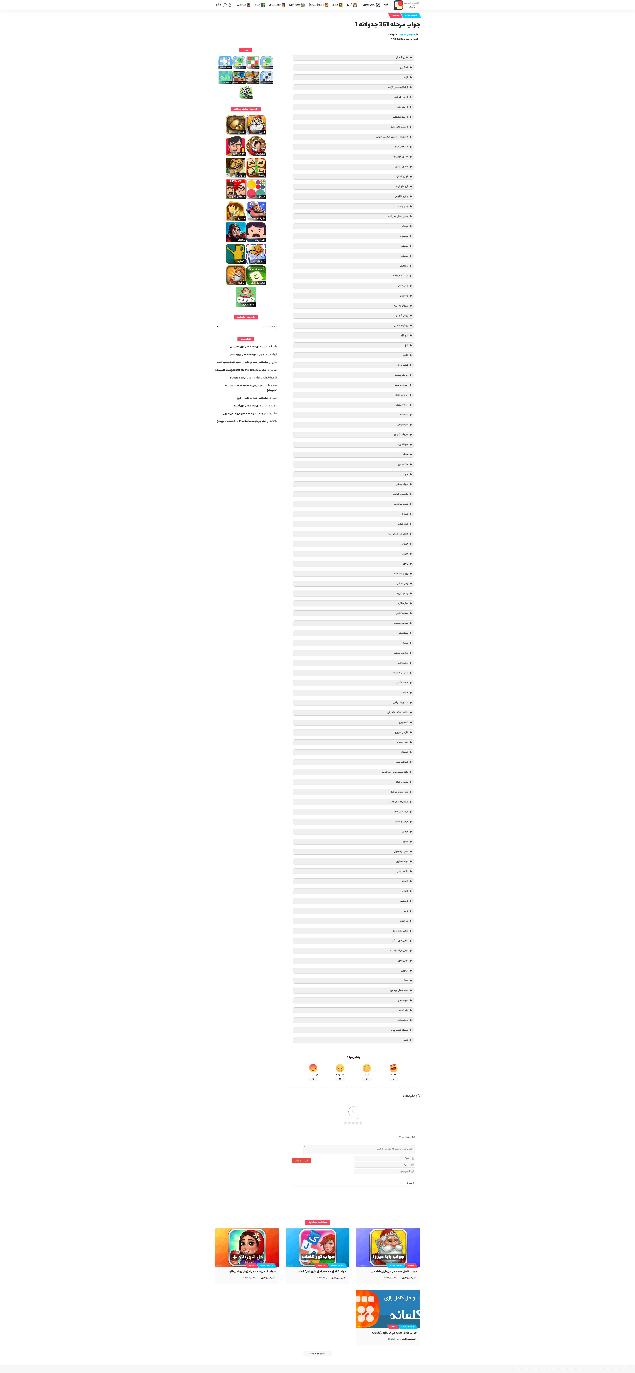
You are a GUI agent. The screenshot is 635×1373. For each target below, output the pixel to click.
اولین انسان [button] (402, 176)
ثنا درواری (272, 414)
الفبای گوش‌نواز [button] (400, 157)
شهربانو (251, 1265)
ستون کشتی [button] (402, 613)
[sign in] (230, 5)
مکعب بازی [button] (402, 871)
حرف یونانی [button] (402, 425)
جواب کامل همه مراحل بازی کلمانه (394, 1333)
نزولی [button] (405, 911)
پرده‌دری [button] (404, 266)
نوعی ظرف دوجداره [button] (399, 951)
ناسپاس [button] (404, 901)
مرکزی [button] (405, 832)
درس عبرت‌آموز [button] (400, 504)
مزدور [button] (405, 841)
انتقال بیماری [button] (401, 167)
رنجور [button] (405, 564)
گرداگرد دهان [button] (401, 762)
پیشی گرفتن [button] (402, 315)
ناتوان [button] (405, 891)
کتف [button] (405, 1040)
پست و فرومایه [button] (400, 276)
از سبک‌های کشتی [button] (399, 127)
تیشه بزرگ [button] (402, 365)
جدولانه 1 (395, 15)
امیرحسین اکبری (409, 1278)
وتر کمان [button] (403, 1010)
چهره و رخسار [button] (401, 385)
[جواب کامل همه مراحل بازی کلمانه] (388, 1309)
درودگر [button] (404, 514)
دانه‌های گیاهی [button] (400, 494)
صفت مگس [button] (402, 683)
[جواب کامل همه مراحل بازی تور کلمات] (318, 1247)
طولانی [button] (405, 693)
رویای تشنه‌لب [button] (401, 574)
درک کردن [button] (403, 524)
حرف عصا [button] (403, 415)
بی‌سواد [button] (404, 236)
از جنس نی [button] (402, 107)
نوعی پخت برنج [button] (400, 931)
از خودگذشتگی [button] (400, 117)
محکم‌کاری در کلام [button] (399, 802)
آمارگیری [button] (404, 67)
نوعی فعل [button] (403, 961)
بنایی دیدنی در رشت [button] (398, 216)
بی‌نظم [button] (404, 246)
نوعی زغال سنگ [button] (400, 941)
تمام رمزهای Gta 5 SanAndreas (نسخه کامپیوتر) (241, 421)
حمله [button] (405, 454)
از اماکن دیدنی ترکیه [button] (398, 87)
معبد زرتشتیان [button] (401, 851)
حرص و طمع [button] (401, 395)
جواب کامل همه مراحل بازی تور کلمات (321, 1272)
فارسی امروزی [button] (401, 732)
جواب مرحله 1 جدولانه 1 (241, 378)
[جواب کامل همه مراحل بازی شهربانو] (247, 1247)
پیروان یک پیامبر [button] (400, 306)
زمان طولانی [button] (402, 583)
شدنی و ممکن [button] (401, 653)
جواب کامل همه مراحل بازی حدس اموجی (243, 414)
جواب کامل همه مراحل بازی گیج (252, 398)
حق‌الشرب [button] (403, 444)
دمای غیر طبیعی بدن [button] (397, 534)
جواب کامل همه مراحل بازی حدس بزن (248, 347)
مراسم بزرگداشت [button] (399, 812)
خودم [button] (405, 474)
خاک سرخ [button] (403, 464)
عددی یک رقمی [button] (400, 703)
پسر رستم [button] (403, 286)
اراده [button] (406, 77)
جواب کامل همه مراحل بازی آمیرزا (250, 406)
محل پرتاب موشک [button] (399, 792)
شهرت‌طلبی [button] (402, 663)
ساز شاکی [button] (403, 603)
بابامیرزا (411, 1265)
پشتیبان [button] (404, 296)
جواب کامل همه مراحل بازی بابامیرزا (394, 1272)
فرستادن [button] (404, 752)
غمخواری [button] (403, 722)
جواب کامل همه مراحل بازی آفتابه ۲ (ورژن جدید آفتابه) (241, 362)
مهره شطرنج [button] (402, 861)
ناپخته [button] (405, 881)
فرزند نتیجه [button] (402, 742)
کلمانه (393, 1326)
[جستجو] (225, 5)
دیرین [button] (405, 554)
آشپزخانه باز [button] (402, 57)
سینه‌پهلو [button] (403, 633)
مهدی (274, 406)
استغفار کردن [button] (401, 147)
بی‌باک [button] (405, 226)
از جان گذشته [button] (401, 97)
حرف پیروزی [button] (402, 405)
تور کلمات (321, 1265)
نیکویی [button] (404, 971)
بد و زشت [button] (403, 206)
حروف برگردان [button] (401, 435)
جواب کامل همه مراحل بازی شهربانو (252, 1272)
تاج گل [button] (404, 335)
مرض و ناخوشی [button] (400, 822)
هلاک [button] (405, 980)
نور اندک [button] (404, 921)
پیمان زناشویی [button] (401, 325)
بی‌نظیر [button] (404, 256)
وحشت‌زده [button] (403, 1020)
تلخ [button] (406, 345)
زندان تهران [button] (402, 593)
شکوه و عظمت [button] (400, 673)
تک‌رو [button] (405, 355)
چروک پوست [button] (401, 375)
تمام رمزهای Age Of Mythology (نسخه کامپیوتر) (240, 370)
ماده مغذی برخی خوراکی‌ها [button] (395, 772)
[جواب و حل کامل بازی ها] (407, 5)
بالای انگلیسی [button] (401, 196)
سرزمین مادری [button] (401, 623)
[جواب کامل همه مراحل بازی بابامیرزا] (388, 1247)
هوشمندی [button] (403, 1000)
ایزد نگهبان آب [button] (401, 186)
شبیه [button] (405, 643)
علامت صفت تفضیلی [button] (397, 712)
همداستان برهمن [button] (399, 990)
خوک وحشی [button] (402, 484)
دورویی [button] (404, 544)
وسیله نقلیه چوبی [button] (399, 1030)
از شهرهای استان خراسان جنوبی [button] (392, 137)
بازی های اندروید (411, 15)
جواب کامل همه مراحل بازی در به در (247, 355)
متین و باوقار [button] (401, 782)
